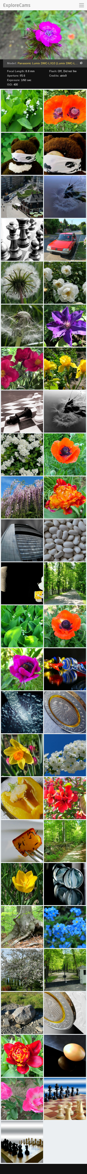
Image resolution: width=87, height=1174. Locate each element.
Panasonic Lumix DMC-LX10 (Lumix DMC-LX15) (48, 63)
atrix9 (63, 75)
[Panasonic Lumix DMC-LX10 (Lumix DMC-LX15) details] (81, 63)
